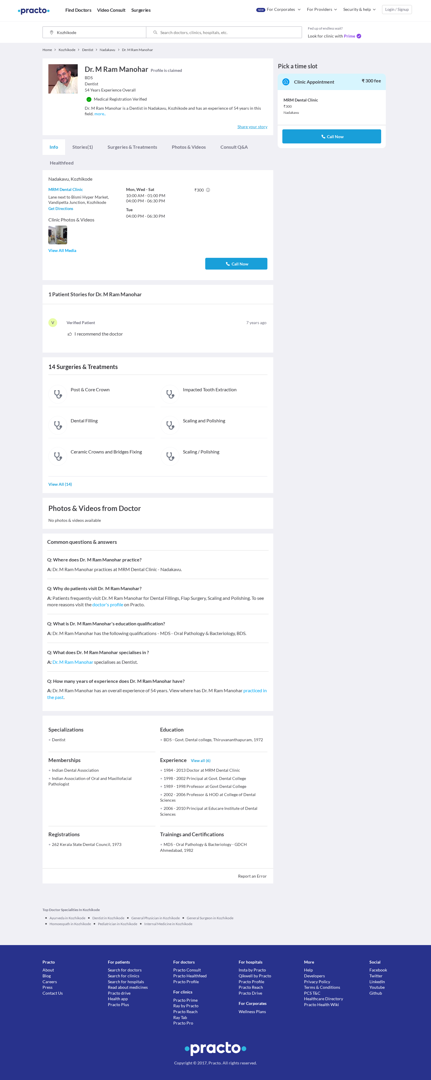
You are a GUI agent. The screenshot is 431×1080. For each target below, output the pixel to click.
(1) (82, 147)
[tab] (54, 147)
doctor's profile (107, 604)
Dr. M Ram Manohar (72, 662)
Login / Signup (397, 9)
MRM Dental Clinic (65, 189)
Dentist (58, 739)
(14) (60, 484)
